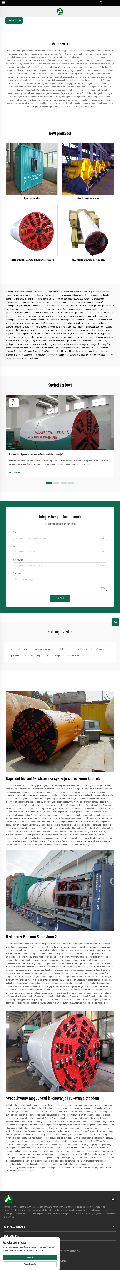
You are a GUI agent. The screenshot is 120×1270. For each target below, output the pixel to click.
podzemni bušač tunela (43, 649)
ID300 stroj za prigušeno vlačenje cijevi (88, 260)
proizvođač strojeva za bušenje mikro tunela (63, 656)
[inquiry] (115, 622)
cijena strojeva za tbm (19, 649)
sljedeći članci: (65, 649)
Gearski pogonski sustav (88, 198)
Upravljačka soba (32, 198)
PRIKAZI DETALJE (32, 169)
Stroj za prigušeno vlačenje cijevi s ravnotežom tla (32, 260)
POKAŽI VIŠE (14, 472)
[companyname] (60, 11)
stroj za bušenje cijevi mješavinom (91, 649)
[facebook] (113, 1199)
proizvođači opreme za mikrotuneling (25, 656)
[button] (49, 483)
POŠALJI (60, 598)
